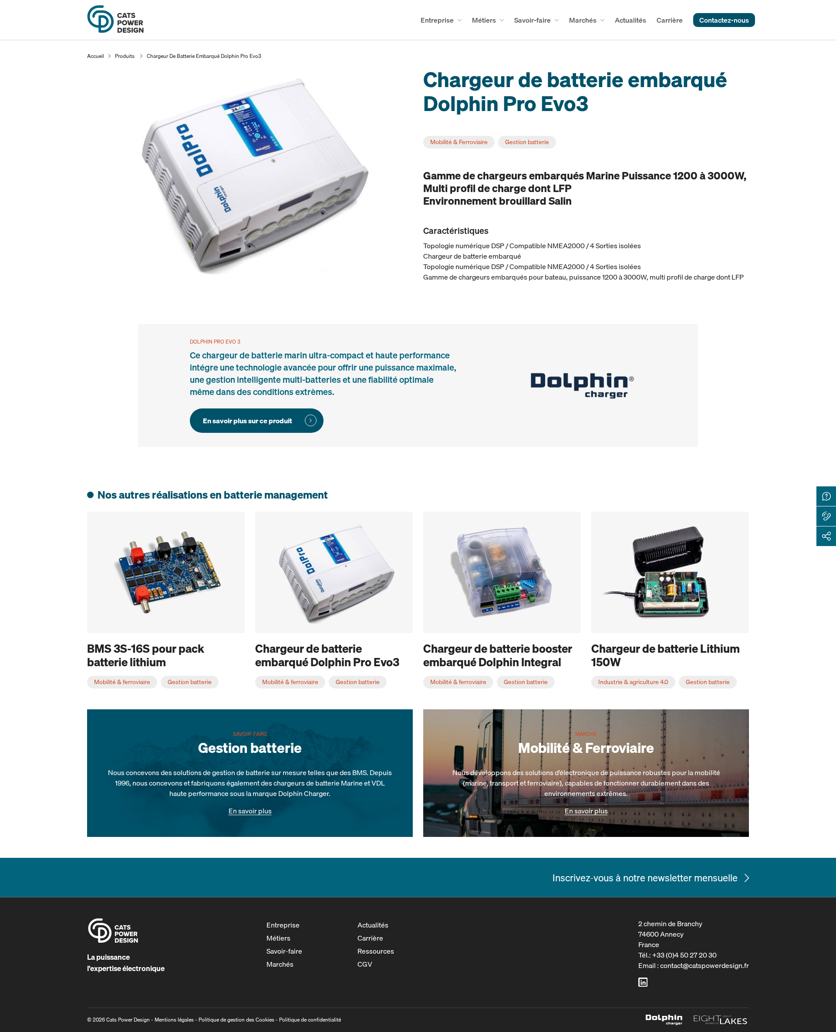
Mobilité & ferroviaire (122, 682)
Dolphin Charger (664, 1020)
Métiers (484, 20)
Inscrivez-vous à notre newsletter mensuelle (645, 877)
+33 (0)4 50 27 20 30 (684, 955)
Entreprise (437, 20)
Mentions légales (174, 1019)
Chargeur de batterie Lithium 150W (665, 655)
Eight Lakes (720, 1020)
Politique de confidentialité (310, 1019)
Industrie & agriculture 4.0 (633, 682)
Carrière (670, 20)
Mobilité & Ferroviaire (459, 142)
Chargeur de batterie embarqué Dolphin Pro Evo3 (204, 56)
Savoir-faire (532, 20)
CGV (364, 964)
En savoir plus (250, 810)
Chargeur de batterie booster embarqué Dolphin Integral (497, 655)
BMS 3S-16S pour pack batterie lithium (145, 655)
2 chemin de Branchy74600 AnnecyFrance (670, 934)
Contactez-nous (724, 20)
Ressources (375, 951)
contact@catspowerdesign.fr (704, 965)
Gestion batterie (527, 142)
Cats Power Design (115, 19)
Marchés (583, 20)
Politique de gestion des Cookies (236, 1019)
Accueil (95, 56)
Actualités (630, 20)
